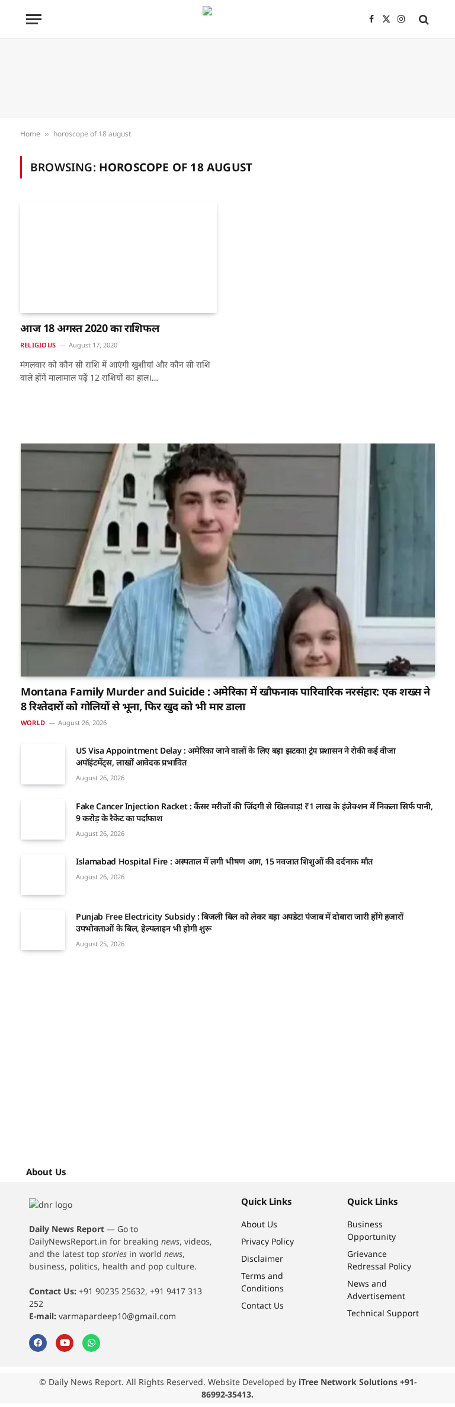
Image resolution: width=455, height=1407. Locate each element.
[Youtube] (64, 1343)
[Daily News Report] (227, 19)
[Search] (422, 19)
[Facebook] (38, 1343)
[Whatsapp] (91, 1343)
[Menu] (33, 19)
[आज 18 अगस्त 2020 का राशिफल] (118, 257)
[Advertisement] (227, 78)
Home (30, 134)
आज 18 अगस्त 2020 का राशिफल (89, 328)
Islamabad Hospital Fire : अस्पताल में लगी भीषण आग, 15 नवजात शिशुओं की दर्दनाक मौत (224, 861)
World (33, 722)
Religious (38, 344)
